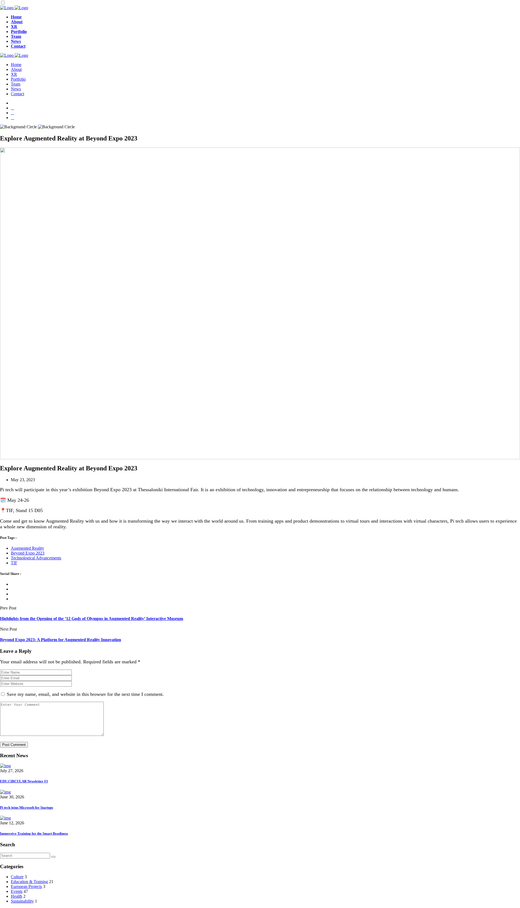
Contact (18, 46)
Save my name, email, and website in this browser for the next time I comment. (85, 694)
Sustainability (22, 901)
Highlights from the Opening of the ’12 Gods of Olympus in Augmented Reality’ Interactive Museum (91, 618)
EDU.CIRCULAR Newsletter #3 (24, 781)
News (16, 41)
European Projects (26, 886)
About (16, 21)
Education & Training (29, 881)
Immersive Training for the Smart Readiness (34, 833)
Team (16, 36)
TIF (14, 562)
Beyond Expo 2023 (27, 553)
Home (16, 17)
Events (16, 891)
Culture (17, 876)
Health (16, 896)
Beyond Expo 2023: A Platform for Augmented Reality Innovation (60, 639)
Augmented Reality (27, 548)
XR (14, 26)
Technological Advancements (36, 558)
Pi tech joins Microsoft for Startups (26, 807)
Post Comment (14, 745)
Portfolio (19, 31)
